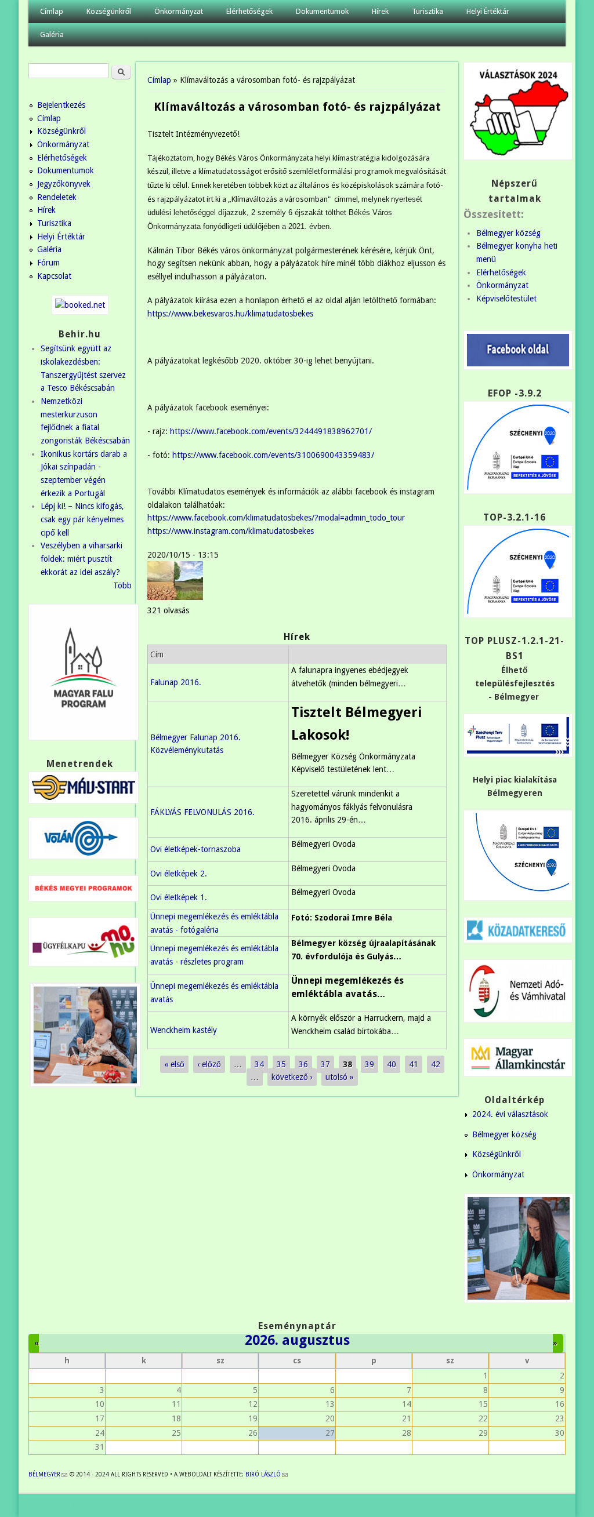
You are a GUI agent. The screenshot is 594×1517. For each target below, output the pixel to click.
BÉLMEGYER (47, 1474)
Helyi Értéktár (487, 11)
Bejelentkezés (61, 105)
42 (435, 1064)
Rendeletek (57, 197)
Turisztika (427, 11)
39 (369, 1064)
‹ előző (209, 1064)
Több (122, 585)
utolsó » (339, 1077)
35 (281, 1064)
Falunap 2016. (175, 682)
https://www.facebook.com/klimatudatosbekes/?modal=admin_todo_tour (276, 517)
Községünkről (108, 11)
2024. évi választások (510, 1114)
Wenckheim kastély (183, 1030)
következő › (292, 1077)
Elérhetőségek (249, 11)
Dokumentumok (322, 11)
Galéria (52, 34)
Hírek (380, 11)
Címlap (51, 11)
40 (391, 1064)
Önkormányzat (178, 11)
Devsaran (547, 1505)
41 (413, 1064)
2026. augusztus (297, 1340)
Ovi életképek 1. (178, 897)
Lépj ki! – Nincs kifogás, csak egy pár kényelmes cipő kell (82, 519)
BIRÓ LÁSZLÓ (266, 1474)
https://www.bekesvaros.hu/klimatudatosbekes (230, 313)
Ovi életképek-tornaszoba (195, 849)
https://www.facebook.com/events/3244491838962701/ (271, 431)
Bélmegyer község (508, 233)
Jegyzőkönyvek (63, 183)
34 (259, 1064)
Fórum (48, 262)
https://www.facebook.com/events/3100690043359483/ (273, 455)
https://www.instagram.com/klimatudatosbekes (230, 531)
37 (325, 1064)
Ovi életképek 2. (178, 873)
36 (303, 1064)
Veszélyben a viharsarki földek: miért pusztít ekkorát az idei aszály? (81, 558)
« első (174, 1064)
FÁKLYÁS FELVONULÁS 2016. (202, 812)
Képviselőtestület (506, 298)
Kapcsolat (54, 276)
